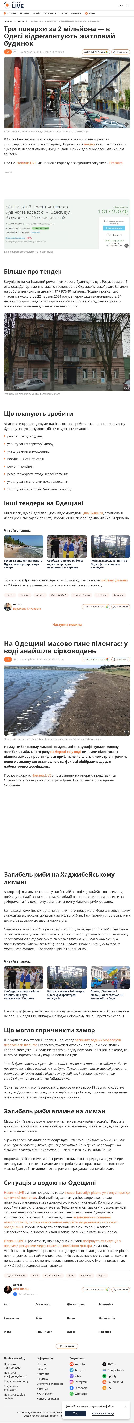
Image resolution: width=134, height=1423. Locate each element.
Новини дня (43, 1332)
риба (71, 1275)
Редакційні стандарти (11, 1387)
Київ (38, 1318)
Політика (105, 1332)
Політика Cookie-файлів (15, 1396)
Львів (71, 1318)
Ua (119, 5)
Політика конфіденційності (15, 1374)
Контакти (43, 1374)
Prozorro (116, 163)
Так (75, 1413)
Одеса (21, 20)
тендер (89, 144)
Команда (42, 1388)
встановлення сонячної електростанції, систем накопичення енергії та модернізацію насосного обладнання (61, 1222)
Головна (8, 20)
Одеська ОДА (58, 595)
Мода (7, 1332)
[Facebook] (15, 1294)
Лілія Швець (21, 1289)
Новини (24, 13)
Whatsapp (81, 1394)
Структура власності (50, 1384)
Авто (7, 1304)
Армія (36, 13)
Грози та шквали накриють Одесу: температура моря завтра (23, 564)
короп (102, 1275)
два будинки (93, 513)
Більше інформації (103, 1413)
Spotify (112, 1376)
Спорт (63, 13)
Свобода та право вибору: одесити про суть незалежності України (65, 564)
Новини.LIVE (26, 163)
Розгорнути (67, 1346)
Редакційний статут (17, 1381)
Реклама (42, 1379)
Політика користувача (12, 1365)
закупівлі (102, 595)
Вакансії (42, 1369)
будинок (118, 595)
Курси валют (45, 1393)
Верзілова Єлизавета (27, 608)
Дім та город (75, 1304)
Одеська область (16, 1275)
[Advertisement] (63, 182)
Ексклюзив (11, 1318)
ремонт (25, 595)
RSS (110, 1388)
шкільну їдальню (114, 580)
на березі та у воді (65, 751)
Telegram (80, 1370)
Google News (116, 1370)
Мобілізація (107, 1318)
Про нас (42, 1364)
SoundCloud (115, 1382)
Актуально (42, 1304)
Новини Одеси (81, 595)
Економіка (50, 13)
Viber (78, 1376)
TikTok (112, 1364)
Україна (11, 13)
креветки (86, 1275)
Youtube (80, 1364)
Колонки (76, 13)
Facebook (81, 1388)
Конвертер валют (48, 1398)
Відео (91, 13)
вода (35, 1275)
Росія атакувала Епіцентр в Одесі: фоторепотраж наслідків (109, 564)
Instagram (81, 1382)
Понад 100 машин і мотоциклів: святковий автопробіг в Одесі (107, 995)
